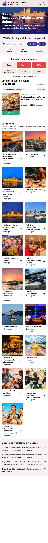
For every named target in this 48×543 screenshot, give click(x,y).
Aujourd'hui (32, 44)
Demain (42, 44)
